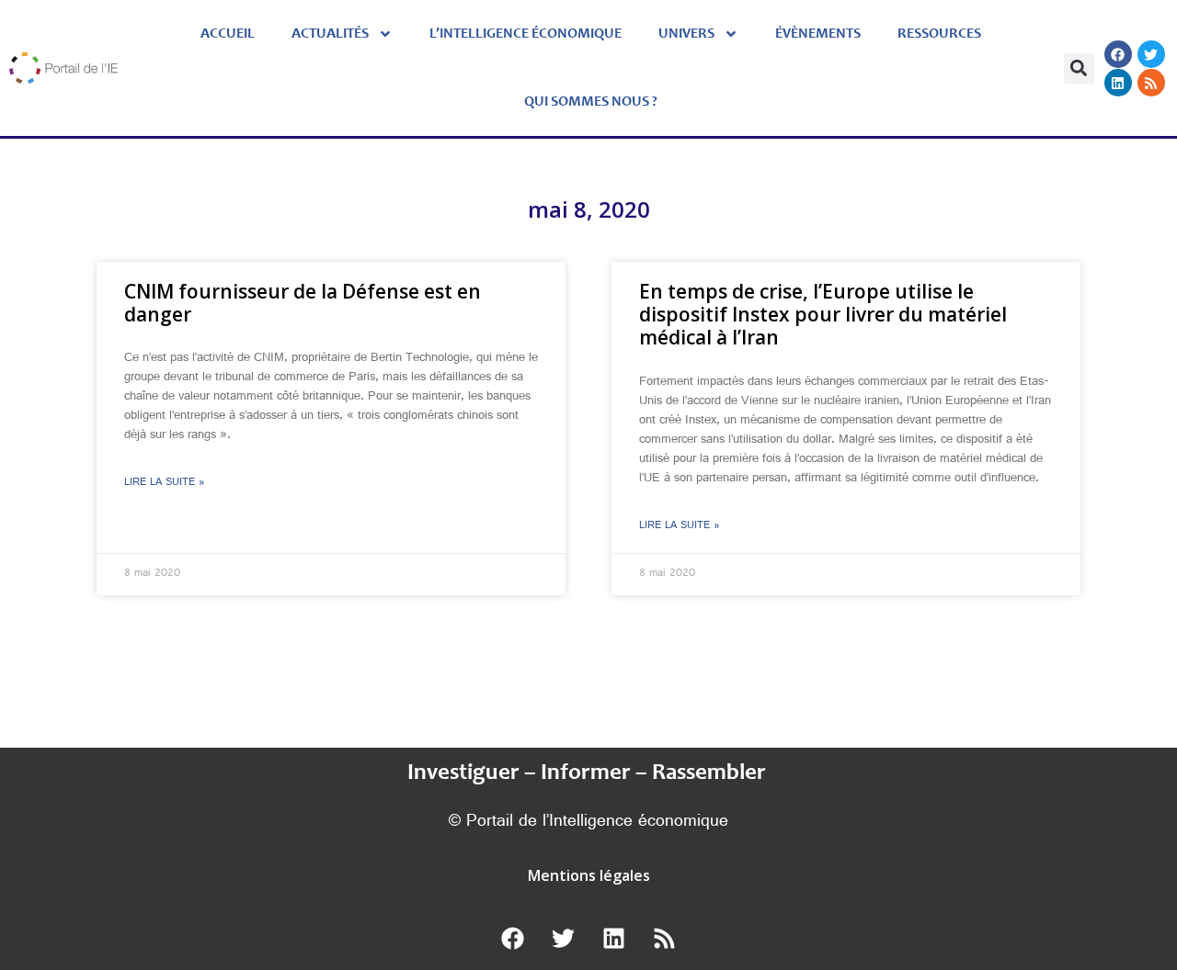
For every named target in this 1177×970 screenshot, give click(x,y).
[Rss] (1151, 82)
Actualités (330, 34)
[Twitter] (1151, 54)
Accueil (227, 34)
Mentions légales (589, 875)
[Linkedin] (1118, 82)
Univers (686, 34)
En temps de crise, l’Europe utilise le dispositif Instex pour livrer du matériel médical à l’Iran (823, 314)
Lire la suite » (164, 483)
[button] (1079, 68)
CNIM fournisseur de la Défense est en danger (302, 302)
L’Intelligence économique (525, 34)
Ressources (939, 34)
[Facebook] (1118, 54)
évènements (818, 34)
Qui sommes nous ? (590, 102)
